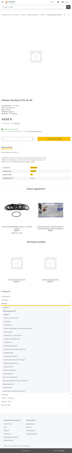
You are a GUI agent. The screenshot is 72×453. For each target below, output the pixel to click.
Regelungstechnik (8, 384)
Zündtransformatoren (10, 346)
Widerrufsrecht (8, 440)
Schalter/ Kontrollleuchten (12, 339)
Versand (16, 123)
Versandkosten (31, 430)
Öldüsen (11, 111)
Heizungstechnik (8, 374)
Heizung (4, 303)
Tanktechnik (7, 342)
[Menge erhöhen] (32, 139)
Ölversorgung (8, 332)
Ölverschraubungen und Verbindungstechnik (18, 328)
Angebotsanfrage (31, 434)
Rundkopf (33, 171)
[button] (58, 2)
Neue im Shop (6, 405)
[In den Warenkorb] (3, 21)
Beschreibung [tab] (7, 147)
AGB (5, 427)
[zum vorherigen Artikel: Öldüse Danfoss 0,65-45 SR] (65, 15)
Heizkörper (5, 300)
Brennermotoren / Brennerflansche (15, 349)
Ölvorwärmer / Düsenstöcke (12, 335)
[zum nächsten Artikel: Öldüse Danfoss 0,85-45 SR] (68, 15)
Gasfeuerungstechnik (9, 370)
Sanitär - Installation (8, 398)
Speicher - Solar (6, 401)
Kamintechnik (7, 387)
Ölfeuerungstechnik (9, 311)
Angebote (6, 307)
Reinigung (5, 394)
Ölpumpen (7, 321)
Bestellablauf (30, 424)
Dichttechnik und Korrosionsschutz (14, 391)
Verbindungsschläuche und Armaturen (15, 381)
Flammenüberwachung (11, 363)
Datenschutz (8, 424)
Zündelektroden (9, 353)
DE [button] (52, 2)
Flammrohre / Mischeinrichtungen (14, 360)
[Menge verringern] (4, 139)
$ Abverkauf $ (6, 296)
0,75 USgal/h (34, 167)
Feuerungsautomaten (10, 356)
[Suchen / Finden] (68, 7)
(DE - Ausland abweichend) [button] (35, 131)
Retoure (28, 427)
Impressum (7, 434)
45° (31, 174)
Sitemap (6, 430)
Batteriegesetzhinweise (11, 437)
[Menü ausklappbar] (2, 1)
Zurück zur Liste (7, 15)
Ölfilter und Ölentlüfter (11, 318)
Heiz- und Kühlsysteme (10, 377)
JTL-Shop (62, 450)
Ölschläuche (8, 325)
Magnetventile (8, 367)
